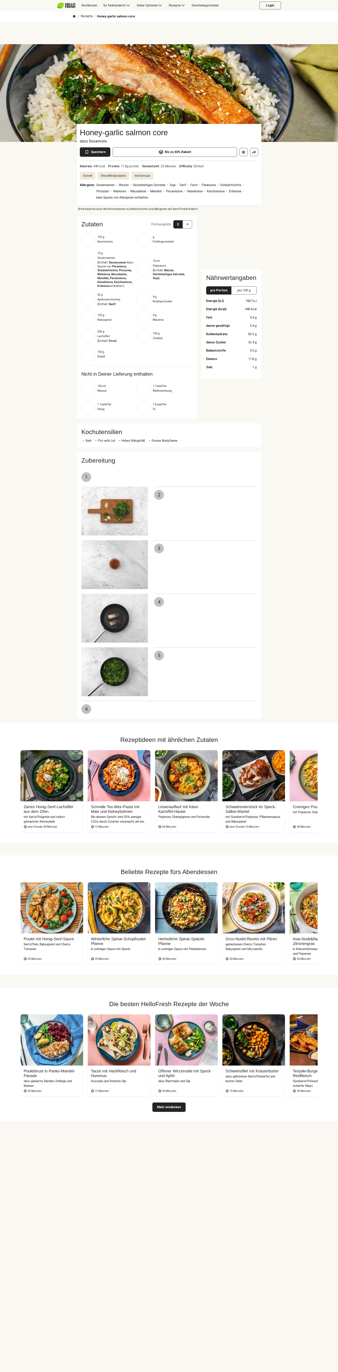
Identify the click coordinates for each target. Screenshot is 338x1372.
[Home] (74, 16)
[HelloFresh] (66, 5)
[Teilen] (254, 152)
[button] (136, 224)
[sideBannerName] (231, 240)
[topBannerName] (169, 33)
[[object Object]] (243, 152)
